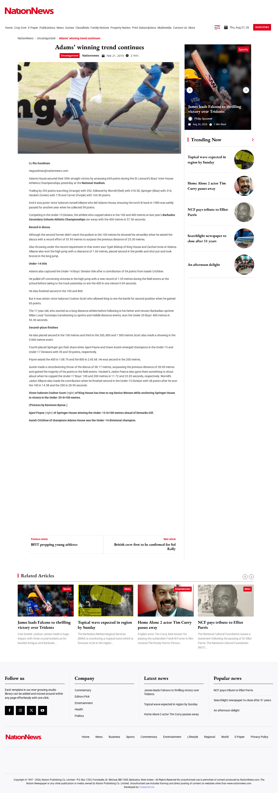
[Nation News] (29, 10)
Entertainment (182, 589)
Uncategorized (46, 38)
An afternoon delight (204, 264)
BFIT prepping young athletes (54, 544)
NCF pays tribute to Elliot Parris (220, 625)
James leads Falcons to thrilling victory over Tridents (214, 109)
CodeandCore (146, 787)
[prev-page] (190, 90)
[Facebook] (22, 161)
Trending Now (206, 139)
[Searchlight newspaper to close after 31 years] (244, 238)
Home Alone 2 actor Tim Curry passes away (165, 625)
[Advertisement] (219, 384)
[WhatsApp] (22, 197)
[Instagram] (20, 710)
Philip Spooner (203, 118)
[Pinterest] (22, 185)
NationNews (25, 38)
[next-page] (246, 90)
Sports (243, 49)
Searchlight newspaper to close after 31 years (242, 700)
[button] (217, 27)
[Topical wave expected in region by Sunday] (244, 160)
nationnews (90, 55)
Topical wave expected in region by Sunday (105, 625)
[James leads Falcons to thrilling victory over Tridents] (218, 87)
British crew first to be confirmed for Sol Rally (144, 546)
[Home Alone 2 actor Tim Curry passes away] (244, 186)
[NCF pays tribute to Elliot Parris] (244, 212)
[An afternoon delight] (244, 265)
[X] (22, 173)
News (127, 589)
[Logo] (36, 737)
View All (245, 139)
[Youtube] (42, 710)
